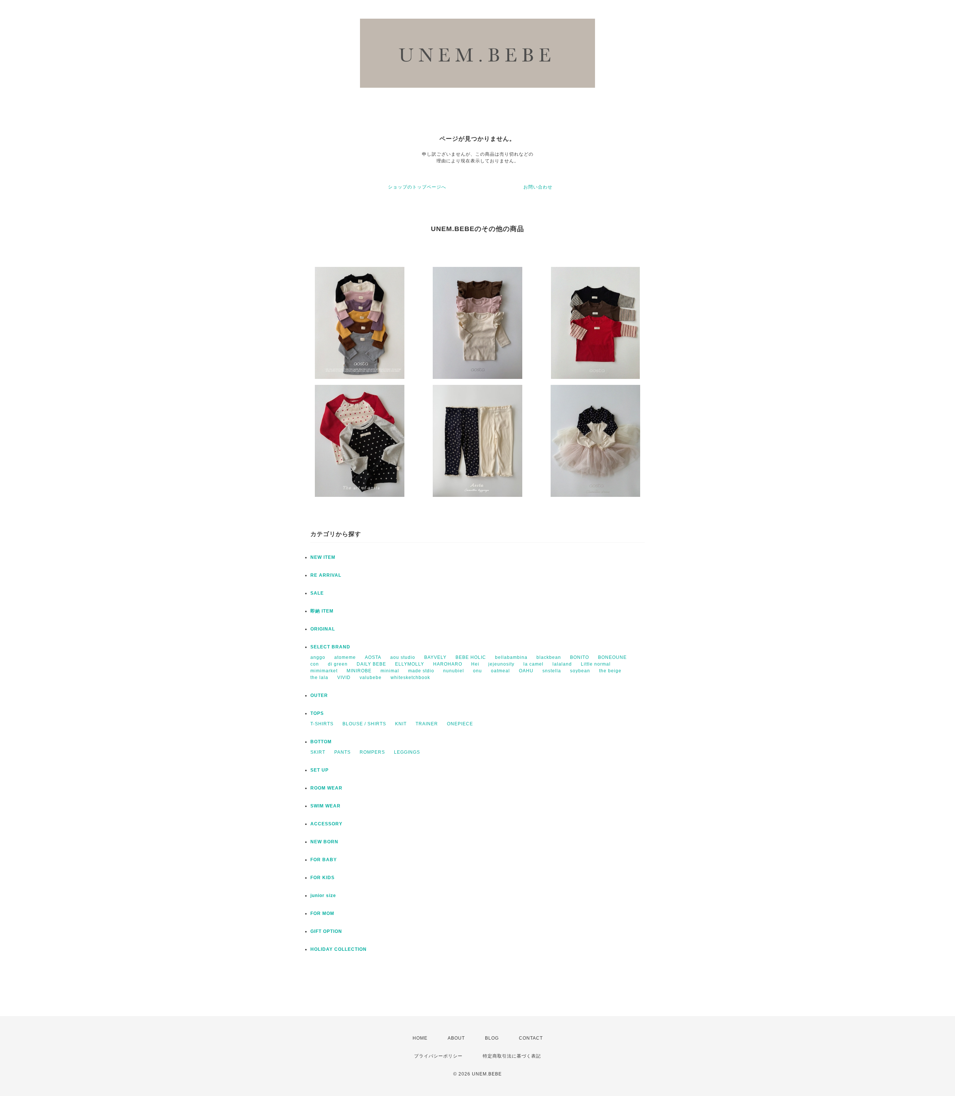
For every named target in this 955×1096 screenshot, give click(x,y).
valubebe (371, 677)
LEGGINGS (407, 752)
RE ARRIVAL (325, 575)
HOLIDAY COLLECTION (338, 949)
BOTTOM (321, 741)
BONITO (579, 657)
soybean (580, 670)
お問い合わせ (537, 187)
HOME (420, 1038)
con (314, 664)
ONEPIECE (460, 723)
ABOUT (456, 1038)
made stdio (421, 670)
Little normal (596, 664)
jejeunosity (501, 664)
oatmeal (500, 670)
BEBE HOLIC (470, 657)
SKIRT (317, 752)
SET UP (319, 770)
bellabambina (511, 657)
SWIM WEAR (325, 806)
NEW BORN (324, 841)
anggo (317, 657)
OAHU (526, 670)
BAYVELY (435, 657)
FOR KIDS (322, 877)
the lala (319, 677)
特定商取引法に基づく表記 (512, 1056)
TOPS (317, 713)
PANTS (342, 752)
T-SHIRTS (322, 723)
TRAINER (427, 723)
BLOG (492, 1038)
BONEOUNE (612, 657)
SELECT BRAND (330, 647)
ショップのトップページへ (417, 187)
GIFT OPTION (326, 931)
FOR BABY (323, 859)
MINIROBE (359, 670)
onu (477, 670)
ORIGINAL (322, 629)
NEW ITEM (322, 557)
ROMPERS (372, 752)
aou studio (402, 657)
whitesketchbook (410, 677)
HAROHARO (447, 664)
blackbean (548, 657)
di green (338, 664)
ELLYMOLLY (409, 664)
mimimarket (324, 670)
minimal (390, 670)
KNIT (401, 723)
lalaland (562, 664)
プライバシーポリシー (438, 1056)
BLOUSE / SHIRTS (364, 723)
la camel (533, 664)
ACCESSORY (326, 823)
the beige (610, 670)
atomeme (345, 657)
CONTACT (531, 1038)
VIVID (344, 677)
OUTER (319, 695)
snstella (551, 670)
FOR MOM (322, 913)
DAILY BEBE (371, 664)
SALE (317, 593)
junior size (323, 895)
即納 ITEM (322, 611)
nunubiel (453, 670)
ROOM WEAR (326, 788)
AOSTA (373, 657)
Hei (475, 664)
